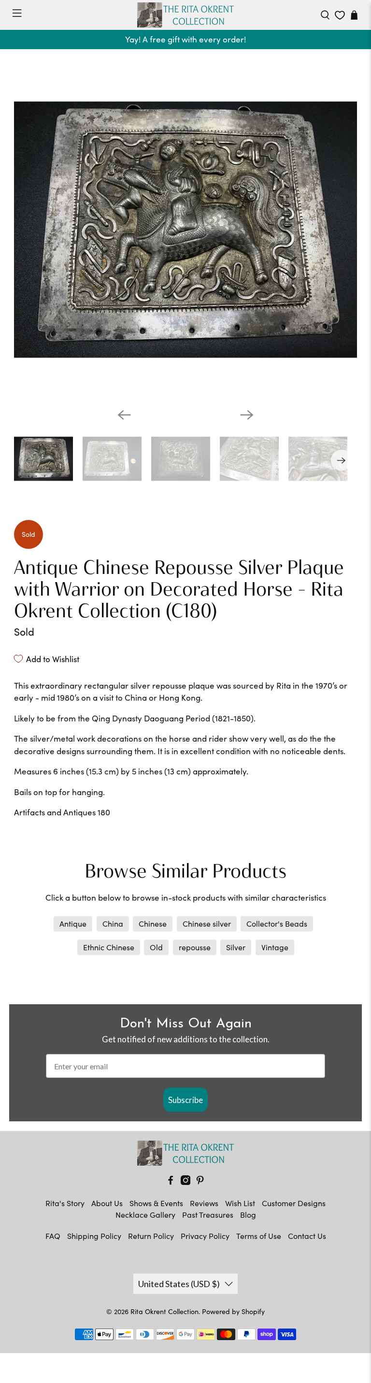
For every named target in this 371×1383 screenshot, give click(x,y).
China (112, 923)
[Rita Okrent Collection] (185, 14)
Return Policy (151, 1236)
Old (156, 947)
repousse (195, 947)
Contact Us (307, 1236)
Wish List (240, 1203)
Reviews (204, 1203)
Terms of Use (258, 1236)
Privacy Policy (205, 1236)
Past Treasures (207, 1215)
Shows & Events (156, 1203)
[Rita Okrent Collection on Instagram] (185, 1182)
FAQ (52, 1236)
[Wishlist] (340, 15)
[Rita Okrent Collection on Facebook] (170, 1182)
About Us (107, 1203)
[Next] (247, 415)
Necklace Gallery (145, 1215)
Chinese (153, 923)
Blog (248, 1215)
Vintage (274, 947)
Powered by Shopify (233, 1311)
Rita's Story (65, 1203)
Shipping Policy (94, 1236)
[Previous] (124, 415)
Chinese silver (207, 923)
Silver (235, 947)
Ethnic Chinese (108, 947)
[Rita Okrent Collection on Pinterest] (200, 1182)
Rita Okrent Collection (164, 1311)
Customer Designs (294, 1203)
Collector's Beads (276, 923)
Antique (72, 923)
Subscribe (185, 1100)
